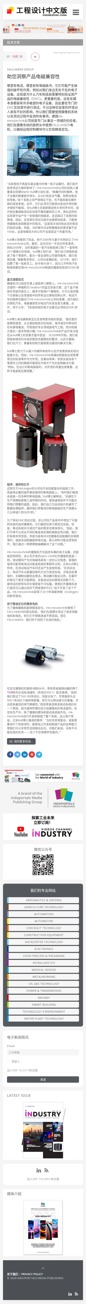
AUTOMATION (43, 914)
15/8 (10, 692)
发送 (43, 1079)
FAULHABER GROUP (20, 69)
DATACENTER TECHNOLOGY (44, 942)
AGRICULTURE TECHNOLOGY (43, 907)
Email (11, 1046)
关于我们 (12, 1274)
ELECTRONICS (43, 949)
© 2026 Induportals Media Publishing (35, 1278)
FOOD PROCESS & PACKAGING (43, 956)
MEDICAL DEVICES (44, 970)
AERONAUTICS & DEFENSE (44, 900)
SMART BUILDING (44, 1004)
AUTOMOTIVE (44, 921)
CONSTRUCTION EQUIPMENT (44, 935)
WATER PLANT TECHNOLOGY (44, 1018)
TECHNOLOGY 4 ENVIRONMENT (43, 1011)
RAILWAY (44, 997)
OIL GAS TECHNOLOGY (44, 984)
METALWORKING (43, 977)
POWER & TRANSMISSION (43, 991)
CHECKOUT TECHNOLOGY (43, 928)
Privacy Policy (32, 1274)
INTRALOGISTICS (44, 963)
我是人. (16, 1061)
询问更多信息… (22, 741)
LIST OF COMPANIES (20, 1282)
